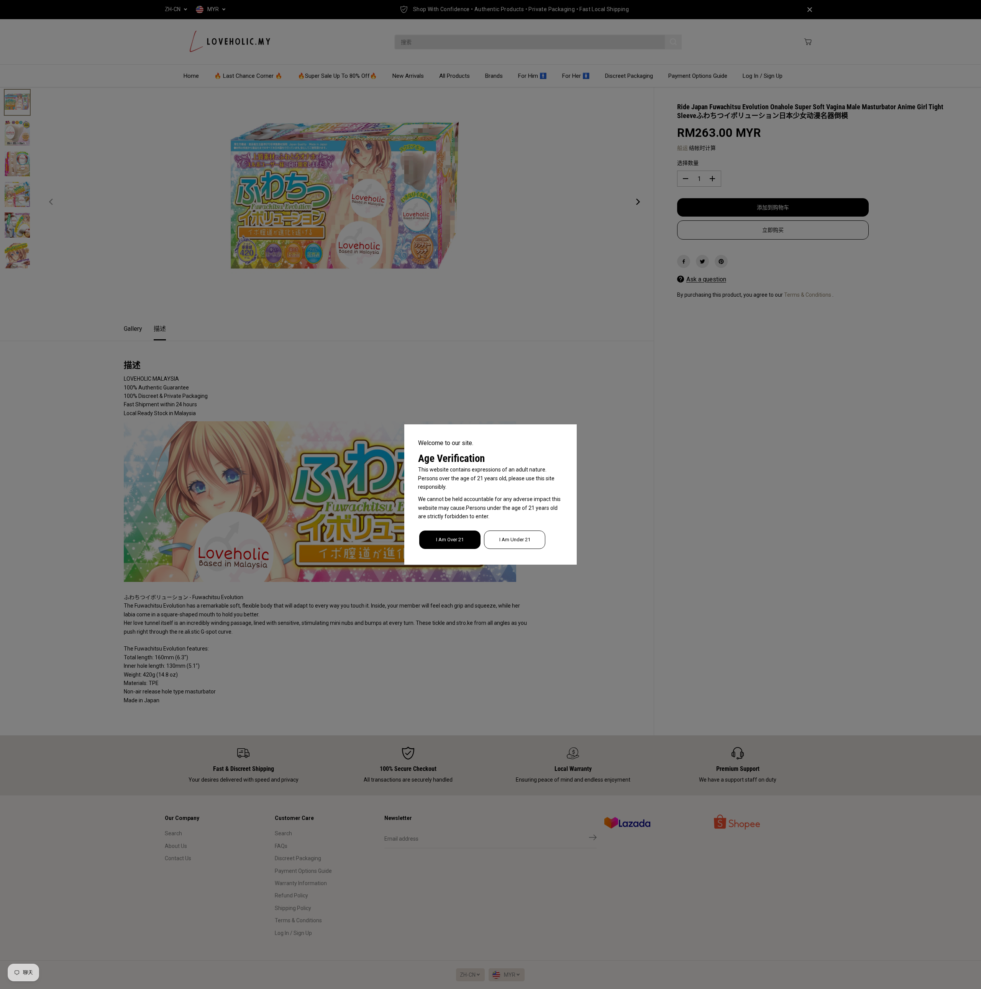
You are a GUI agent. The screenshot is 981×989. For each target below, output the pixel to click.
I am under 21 (514, 539)
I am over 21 (450, 539)
